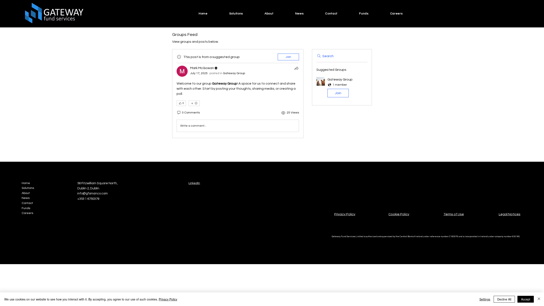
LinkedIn (194, 183)
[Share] (296, 68)
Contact (27, 203)
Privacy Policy (344, 214)
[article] (237, 93)
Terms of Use (453, 214)
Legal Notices (509, 214)
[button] (342, 88)
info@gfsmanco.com (92, 193)
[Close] (538, 299)
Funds (26, 208)
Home (26, 183)
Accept (525, 299)
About (26, 193)
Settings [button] (484, 299)
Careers (27, 213)
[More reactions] (194, 103)
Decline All (504, 299)
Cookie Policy (398, 214)
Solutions (28, 188)
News (26, 198)
